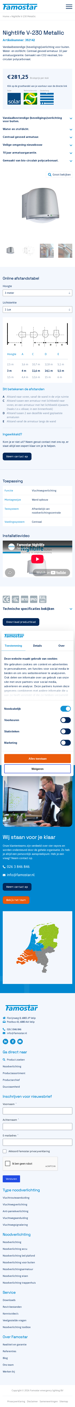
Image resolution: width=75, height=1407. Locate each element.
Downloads (9, 1300)
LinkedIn (5, 1041)
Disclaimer (32, 1401)
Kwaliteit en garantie (15, 1344)
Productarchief (11, 1079)
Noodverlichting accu (15, 1248)
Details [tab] (37, 645)
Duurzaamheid (11, 1086)
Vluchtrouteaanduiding (16, 1197)
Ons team (8, 1364)
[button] (59, 175)
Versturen (11, 1178)
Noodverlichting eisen (15, 1275)
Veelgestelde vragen (14, 1320)
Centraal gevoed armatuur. (21, 137)
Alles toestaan (38, 758)
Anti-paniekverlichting (15, 1211)
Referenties (9, 1351)
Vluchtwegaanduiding (15, 1217)
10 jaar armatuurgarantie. (20, 153)
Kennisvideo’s (10, 1313)
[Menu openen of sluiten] (69, 6)
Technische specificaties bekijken (28, 609)
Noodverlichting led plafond (19, 1255)
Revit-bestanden (12, 1306)
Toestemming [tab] (13, 645)
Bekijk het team (16, 900)
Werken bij (9, 1371)
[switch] (65, 720)
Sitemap (64, 1401)
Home (6, 16)
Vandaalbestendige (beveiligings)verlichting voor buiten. (32, 120)
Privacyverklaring (16, 1401)
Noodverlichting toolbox (17, 1327)
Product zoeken (16, 1059)
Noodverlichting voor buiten (19, 1262)
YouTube (20, 1041)
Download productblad (21, 622)
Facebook (12, 1041)
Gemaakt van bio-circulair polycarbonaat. (30, 160)
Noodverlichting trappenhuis (19, 1282)
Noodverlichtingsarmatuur (18, 1269)
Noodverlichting (12, 1066)
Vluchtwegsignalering (15, 1224)
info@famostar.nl (21, 875)
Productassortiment (14, 1073)
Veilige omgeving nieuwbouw (22, 145)
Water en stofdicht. (16, 129)
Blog (5, 1358)
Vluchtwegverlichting (15, 1204)
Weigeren (37, 768)
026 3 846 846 (18, 866)
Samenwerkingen (49, 1401)
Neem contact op (17, 456)
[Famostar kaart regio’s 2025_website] (37, 947)
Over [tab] (61, 645)
